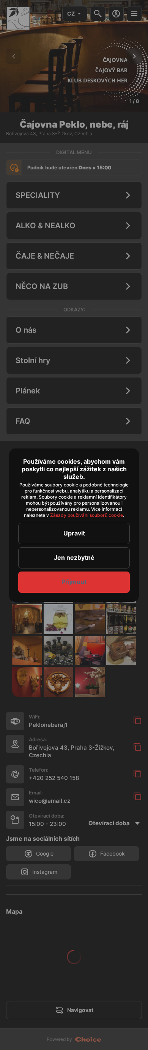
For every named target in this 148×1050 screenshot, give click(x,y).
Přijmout (74, 582)
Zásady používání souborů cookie (86, 515)
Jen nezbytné (74, 557)
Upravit (74, 533)
